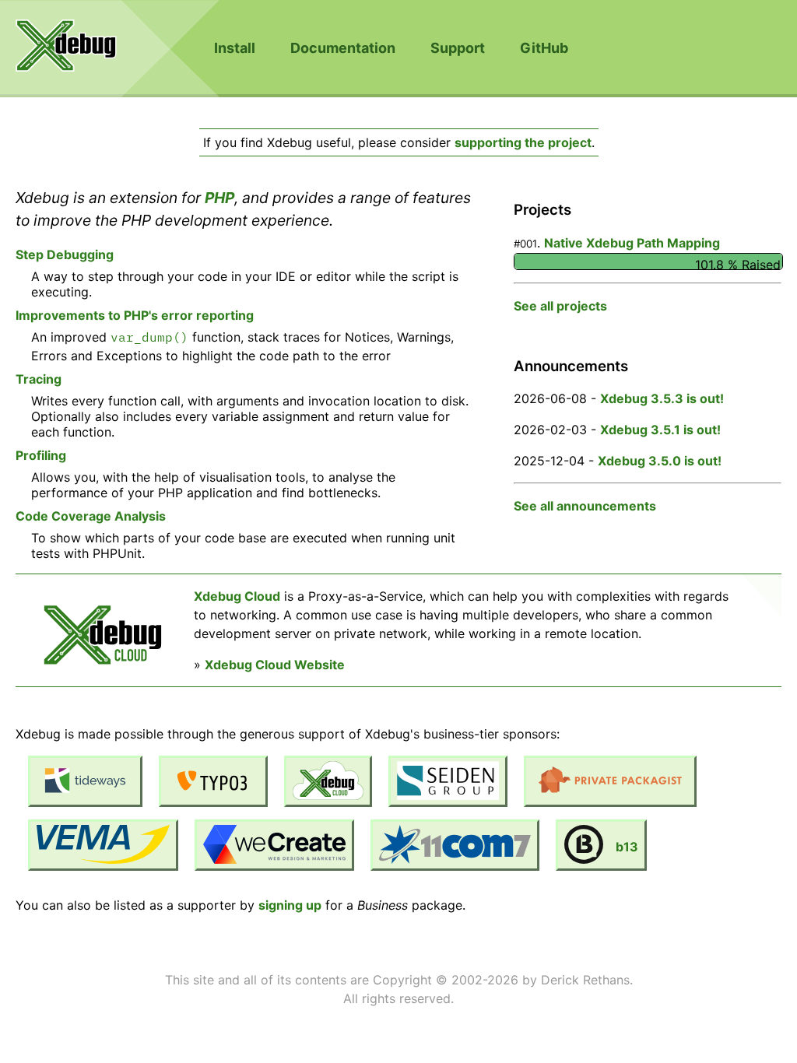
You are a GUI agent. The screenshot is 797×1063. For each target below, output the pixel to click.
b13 (627, 846)
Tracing (38, 379)
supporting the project (523, 142)
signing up (289, 905)
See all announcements (585, 506)
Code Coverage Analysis (91, 516)
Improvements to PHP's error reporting (135, 315)
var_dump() (149, 338)
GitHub (544, 48)
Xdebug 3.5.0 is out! (660, 460)
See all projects (560, 306)
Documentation (342, 48)
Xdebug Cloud (237, 596)
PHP (219, 197)
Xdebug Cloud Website (275, 664)
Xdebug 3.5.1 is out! (660, 429)
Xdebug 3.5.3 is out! (662, 398)
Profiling (41, 455)
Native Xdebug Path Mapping (632, 243)
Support (457, 48)
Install (234, 48)
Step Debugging (65, 254)
